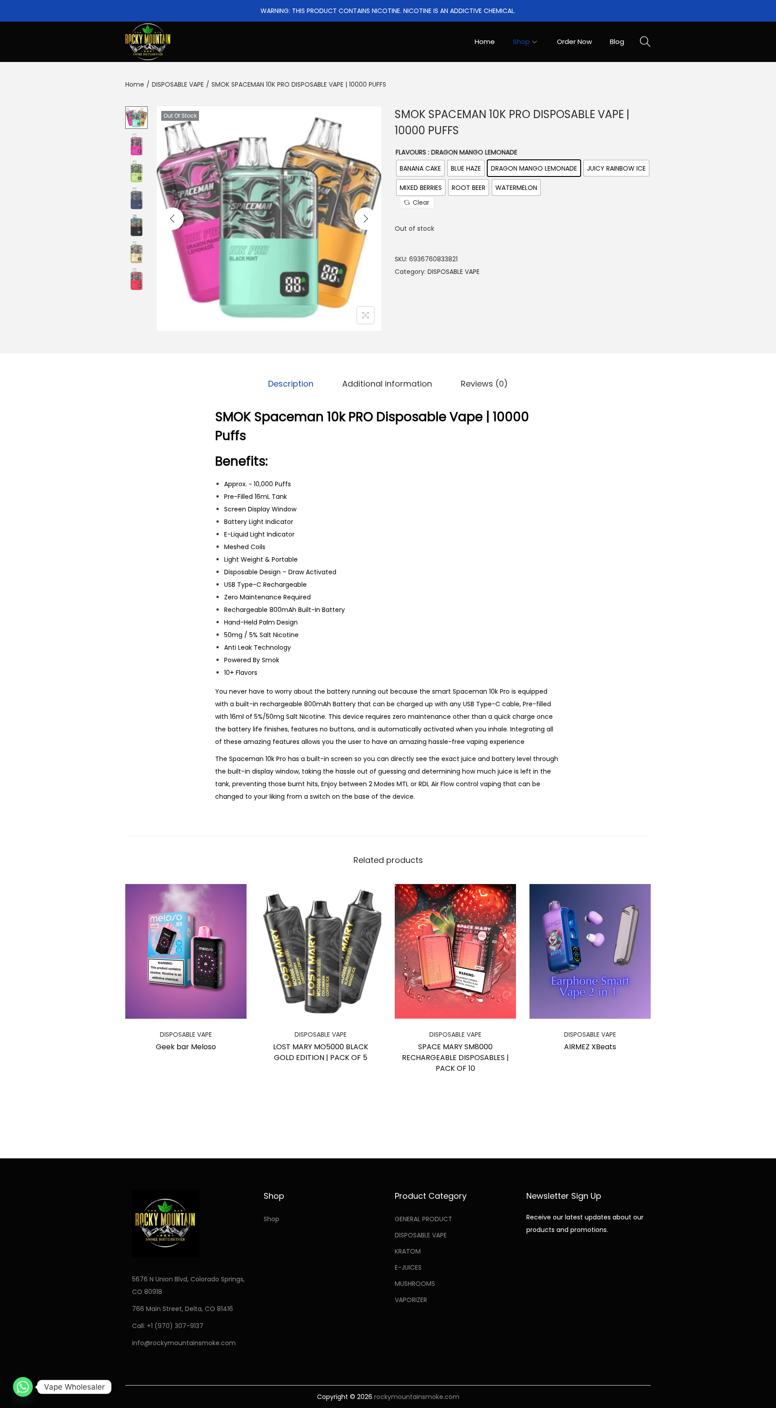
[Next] (365, 218)
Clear (421, 202)
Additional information (387, 383)
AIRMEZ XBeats (590, 1047)
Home (134, 84)
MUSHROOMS (415, 1283)
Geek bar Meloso (186, 1047)
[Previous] (172, 218)
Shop (271, 1218)
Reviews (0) (484, 383)
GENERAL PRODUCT (423, 1218)
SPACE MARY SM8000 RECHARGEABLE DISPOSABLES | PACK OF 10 (455, 1058)
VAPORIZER (411, 1299)
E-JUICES (408, 1267)
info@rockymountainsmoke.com (184, 1342)
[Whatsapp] (23, 1387)
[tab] (290, 384)
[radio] (420, 168)
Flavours (411, 152)
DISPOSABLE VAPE (178, 84)
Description (290, 383)
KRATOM (408, 1251)
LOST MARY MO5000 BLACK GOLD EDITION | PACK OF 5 (320, 1052)
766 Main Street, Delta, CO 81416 (182, 1308)
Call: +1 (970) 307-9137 (167, 1325)
